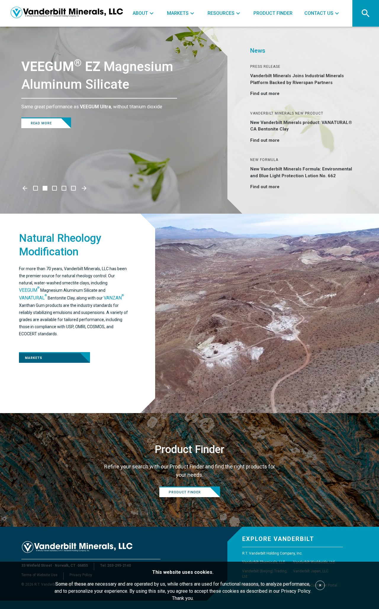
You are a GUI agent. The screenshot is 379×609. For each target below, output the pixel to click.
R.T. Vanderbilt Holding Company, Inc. (272, 553)
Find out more (265, 93)
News (257, 50)
